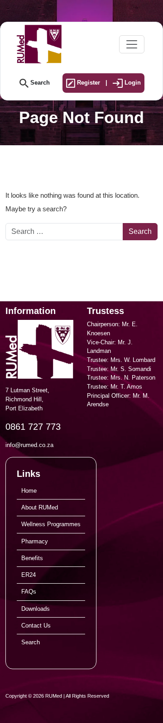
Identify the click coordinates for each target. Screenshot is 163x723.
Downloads (35, 608)
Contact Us (36, 625)
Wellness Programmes (51, 524)
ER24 (28, 574)
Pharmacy (34, 541)
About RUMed (39, 507)
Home (29, 490)
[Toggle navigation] (131, 44)
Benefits (32, 558)
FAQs (28, 591)
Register (87, 82)
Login (132, 82)
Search (39, 82)
